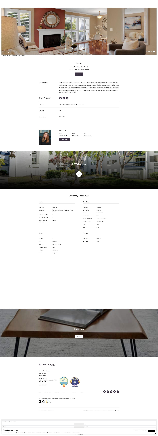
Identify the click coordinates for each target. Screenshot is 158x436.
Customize (144, 430)
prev (6, 51)
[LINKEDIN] (111, 391)
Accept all (151, 430)
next (9, 51)
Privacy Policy (115, 410)
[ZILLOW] (114, 391)
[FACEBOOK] (104, 391)
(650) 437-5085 (75, 135)
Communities (64, 392)
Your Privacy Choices (79, 434)
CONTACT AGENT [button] (64, 139)
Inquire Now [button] (79, 74)
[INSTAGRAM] (108, 391)
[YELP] (118, 391)
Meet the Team (48, 392)
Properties (57, 392)
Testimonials (73, 392)
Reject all (136, 430)
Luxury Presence (49, 410)
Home (40, 392)
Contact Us (82, 392)
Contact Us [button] (79, 336)
